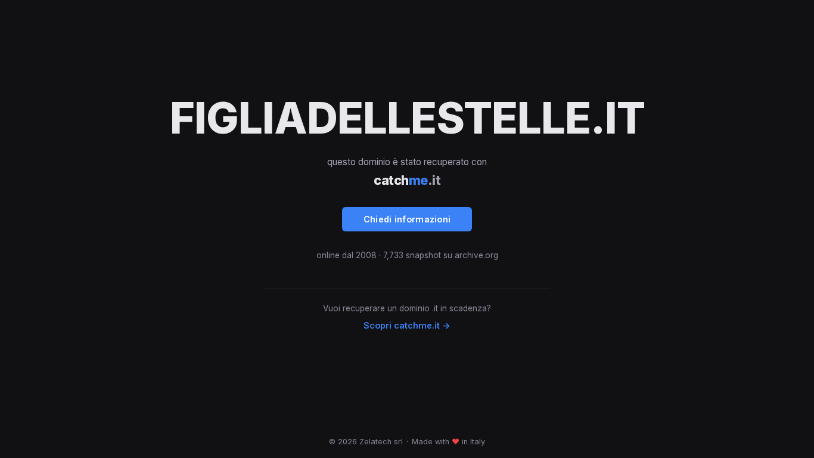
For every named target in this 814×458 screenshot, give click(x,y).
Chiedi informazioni (407, 219)
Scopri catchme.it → (407, 325)
